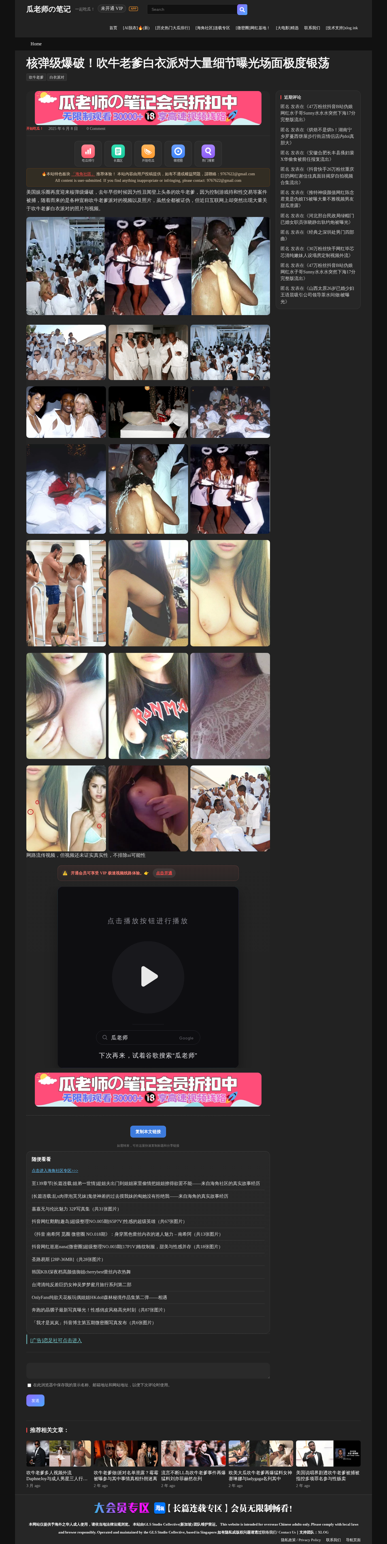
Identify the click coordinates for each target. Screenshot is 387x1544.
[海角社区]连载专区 (212, 28)
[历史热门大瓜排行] (172, 28)
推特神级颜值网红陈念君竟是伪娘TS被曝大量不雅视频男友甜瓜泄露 (317, 199)
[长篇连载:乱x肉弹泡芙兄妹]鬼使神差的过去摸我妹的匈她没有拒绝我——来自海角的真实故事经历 (130, 1196)
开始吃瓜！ (34, 128)
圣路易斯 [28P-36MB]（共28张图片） (69, 1259)
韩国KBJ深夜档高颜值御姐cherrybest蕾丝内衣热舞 (81, 1271)
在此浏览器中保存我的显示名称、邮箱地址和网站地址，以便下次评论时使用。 (102, 1385)
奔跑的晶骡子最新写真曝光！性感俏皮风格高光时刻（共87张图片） (100, 1309)
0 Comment (96, 128)
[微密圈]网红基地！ (253, 28)
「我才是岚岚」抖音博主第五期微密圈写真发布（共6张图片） (94, 1322)
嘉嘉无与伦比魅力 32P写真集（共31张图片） (77, 1208)
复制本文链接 (148, 1131)
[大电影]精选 (287, 28)
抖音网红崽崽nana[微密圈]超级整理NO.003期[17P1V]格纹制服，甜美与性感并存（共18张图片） (127, 1246)
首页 (113, 28)
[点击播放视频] (148, 977)
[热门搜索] (208, 153)
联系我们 (312, 28)
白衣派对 (57, 77)
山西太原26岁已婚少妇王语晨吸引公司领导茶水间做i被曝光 (317, 295)
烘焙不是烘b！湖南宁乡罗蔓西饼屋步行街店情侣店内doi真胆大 (317, 136)
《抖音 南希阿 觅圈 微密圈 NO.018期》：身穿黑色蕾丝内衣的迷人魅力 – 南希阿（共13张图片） (127, 1234)
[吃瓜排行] (88, 153)
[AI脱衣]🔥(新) (136, 28)
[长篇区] (118, 153)
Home (36, 43)
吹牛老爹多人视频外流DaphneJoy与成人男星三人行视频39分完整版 (57, 1478)
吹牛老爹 (36, 77)
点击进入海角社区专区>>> (55, 1170)
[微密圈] (178, 153)
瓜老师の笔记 (48, 9)
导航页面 (353, 1540)
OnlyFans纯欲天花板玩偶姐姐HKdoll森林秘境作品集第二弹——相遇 (99, 1297)
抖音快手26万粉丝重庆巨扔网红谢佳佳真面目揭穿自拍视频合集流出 (317, 176)
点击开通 (164, 873)
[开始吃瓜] (148, 153)
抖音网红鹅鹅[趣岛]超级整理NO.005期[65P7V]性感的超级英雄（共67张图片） (109, 1221)
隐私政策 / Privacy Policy (301, 1540)
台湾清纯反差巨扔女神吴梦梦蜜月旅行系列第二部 (81, 1284)
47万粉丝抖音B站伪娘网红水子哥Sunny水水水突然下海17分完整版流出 (318, 113)
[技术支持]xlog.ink (342, 28)
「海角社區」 (83, 174)
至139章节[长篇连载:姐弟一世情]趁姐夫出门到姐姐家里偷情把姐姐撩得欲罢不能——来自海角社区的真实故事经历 (146, 1183)
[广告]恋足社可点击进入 (56, 1340)
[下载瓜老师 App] (133, 9)
